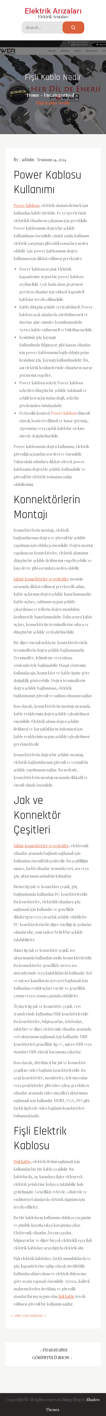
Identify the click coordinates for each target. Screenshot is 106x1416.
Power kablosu (26, 205)
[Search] (73, 27)
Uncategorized (29, 1315)
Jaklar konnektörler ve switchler (41, 579)
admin (28, 159)
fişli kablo (66, 1296)
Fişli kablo (22, 1161)
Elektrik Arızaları (53, 11)
